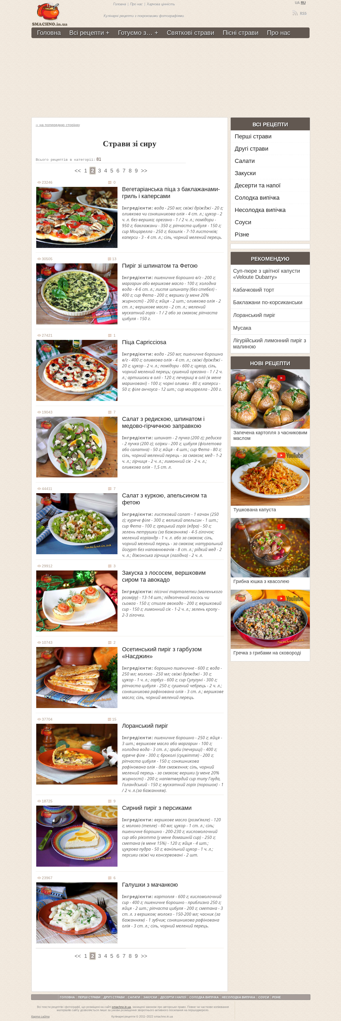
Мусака (242, 328)
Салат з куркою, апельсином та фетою (164, 499)
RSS (303, 13)
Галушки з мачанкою (150, 884)
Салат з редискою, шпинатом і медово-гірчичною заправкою (163, 422)
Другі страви (251, 148)
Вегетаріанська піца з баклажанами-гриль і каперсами (171, 192)
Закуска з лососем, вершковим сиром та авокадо (164, 576)
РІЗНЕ (276, 997)
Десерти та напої (258, 185)
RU (303, 3)
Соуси (243, 222)
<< (78, 171)
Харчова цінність (161, 4)
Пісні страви (240, 32)
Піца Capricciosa (144, 342)
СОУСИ (263, 997)
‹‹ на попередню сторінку (58, 125)
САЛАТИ (134, 997)
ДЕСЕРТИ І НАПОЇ (173, 997)
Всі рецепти (86, 32)
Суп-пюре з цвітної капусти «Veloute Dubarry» (266, 274)
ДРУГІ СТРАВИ (114, 997)
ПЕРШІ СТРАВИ (89, 997)
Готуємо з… (135, 32)
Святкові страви (190, 32)
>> (144, 171)
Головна (119, 4)
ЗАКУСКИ (150, 997)
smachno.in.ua (121, 1006)
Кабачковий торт (253, 290)
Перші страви (253, 136)
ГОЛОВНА (67, 997)
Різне (242, 234)
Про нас (136, 4)
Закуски (245, 173)
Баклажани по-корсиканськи (267, 302)
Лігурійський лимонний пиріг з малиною (269, 343)
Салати (245, 161)
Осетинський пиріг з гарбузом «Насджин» (162, 653)
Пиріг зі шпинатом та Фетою (160, 265)
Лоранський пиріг (145, 725)
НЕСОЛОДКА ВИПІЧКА (238, 997)
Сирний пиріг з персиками (157, 808)
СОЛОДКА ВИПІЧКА (204, 997)
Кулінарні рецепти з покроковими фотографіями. (144, 16)
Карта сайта (40, 1016)
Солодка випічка (257, 197)
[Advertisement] (169, 78)
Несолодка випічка (260, 210)
